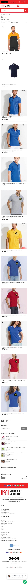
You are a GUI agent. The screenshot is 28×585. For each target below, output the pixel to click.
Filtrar (3, 478)
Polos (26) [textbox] (13, 470)
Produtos (5, 14)
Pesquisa (23, 428)
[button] (18, 6)
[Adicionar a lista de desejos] (3, 27)
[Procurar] (25, 10)
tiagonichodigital (18, 567)
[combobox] (14, 470)
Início (2, 14)
